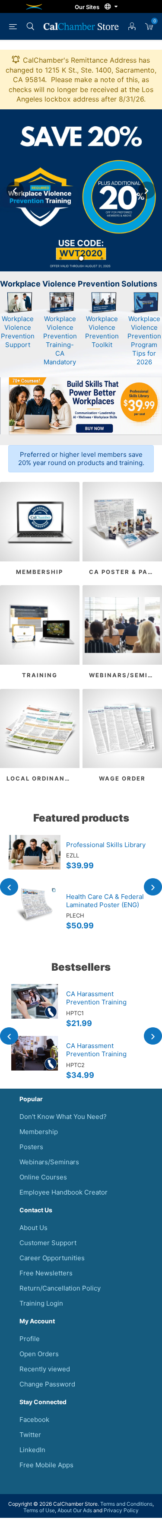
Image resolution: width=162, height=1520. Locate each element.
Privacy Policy (121, 1510)
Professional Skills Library (106, 845)
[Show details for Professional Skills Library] (34, 861)
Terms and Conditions (126, 1504)
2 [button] (81, 258)
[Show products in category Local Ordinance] (39, 728)
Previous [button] (15, 190)
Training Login (41, 1303)
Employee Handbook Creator (63, 1192)
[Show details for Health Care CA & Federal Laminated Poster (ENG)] (34, 913)
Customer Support (47, 1243)
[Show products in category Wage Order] (122, 728)
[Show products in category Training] (39, 625)
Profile (29, 1339)
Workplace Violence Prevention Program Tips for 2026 (144, 340)
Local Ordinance (40, 778)
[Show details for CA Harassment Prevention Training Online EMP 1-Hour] (34, 1010)
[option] (81, 190)
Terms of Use (39, 1510)
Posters (31, 1147)
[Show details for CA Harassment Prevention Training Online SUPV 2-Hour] (34, 1062)
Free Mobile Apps (46, 1465)
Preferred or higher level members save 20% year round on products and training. (81, 458)
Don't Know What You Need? (63, 1116)
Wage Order (122, 778)
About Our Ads (74, 1510)
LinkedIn (32, 1450)
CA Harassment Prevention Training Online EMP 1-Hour (96, 1002)
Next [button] (147, 190)
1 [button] (60, 258)
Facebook (34, 1419)
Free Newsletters (46, 1273)
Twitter (30, 1435)
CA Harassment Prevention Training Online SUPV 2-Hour (97, 1054)
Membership (39, 571)
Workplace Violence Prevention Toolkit (102, 332)
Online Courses (43, 1177)
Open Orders (39, 1354)
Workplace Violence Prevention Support (18, 332)
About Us (33, 1228)
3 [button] (102, 258)
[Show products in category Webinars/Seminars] (122, 625)
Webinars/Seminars (125, 675)
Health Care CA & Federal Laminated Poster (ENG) (105, 900)
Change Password (47, 1384)
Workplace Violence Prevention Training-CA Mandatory (60, 340)
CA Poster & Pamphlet (125, 571)
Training (39, 675)
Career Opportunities (52, 1258)
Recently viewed (44, 1369)
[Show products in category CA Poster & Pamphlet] (122, 521)
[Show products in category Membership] (39, 521)
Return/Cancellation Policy (60, 1288)
